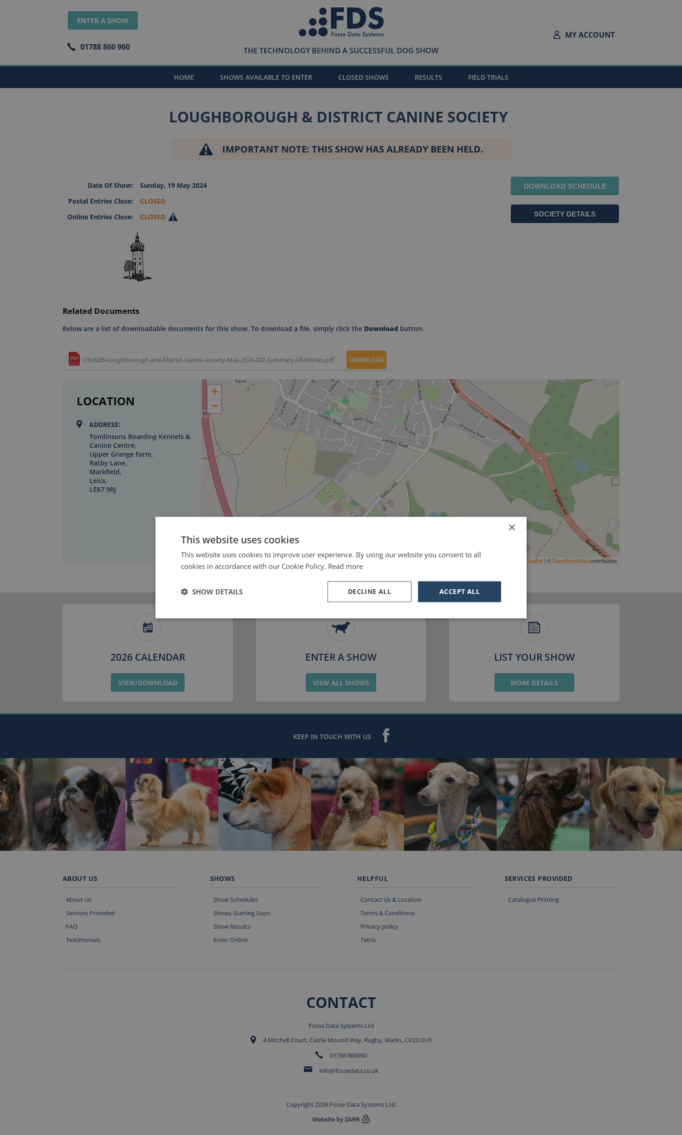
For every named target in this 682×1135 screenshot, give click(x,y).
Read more (345, 566)
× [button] (511, 527)
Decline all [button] (369, 591)
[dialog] (341, 567)
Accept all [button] (459, 591)
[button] (212, 591)
